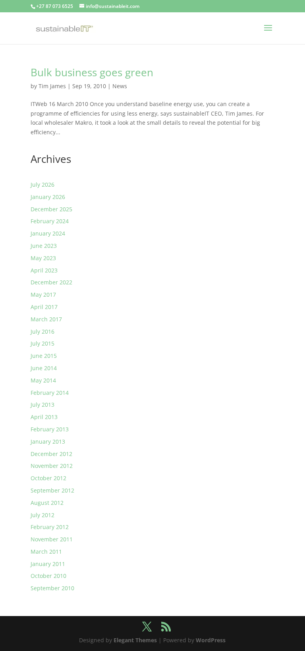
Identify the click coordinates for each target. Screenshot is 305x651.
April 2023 (44, 270)
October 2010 (48, 576)
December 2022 (51, 282)
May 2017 (43, 294)
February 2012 (50, 527)
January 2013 (48, 441)
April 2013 (44, 417)
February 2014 (50, 392)
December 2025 (51, 209)
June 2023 (44, 245)
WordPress (211, 640)
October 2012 (48, 478)
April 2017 (44, 307)
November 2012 (52, 465)
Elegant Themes (135, 640)
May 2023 (43, 258)
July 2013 (42, 404)
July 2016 (42, 331)
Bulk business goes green (92, 72)
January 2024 (48, 233)
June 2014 (44, 368)
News (119, 86)
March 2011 (46, 551)
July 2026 (42, 184)
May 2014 (43, 380)
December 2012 (51, 454)
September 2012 (52, 490)
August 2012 (47, 502)
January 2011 (48, 564)
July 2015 (42, 343)
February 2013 (50, 429)
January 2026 (48, 197)
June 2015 (44, 355)
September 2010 (52, 588)
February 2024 (50, 221)
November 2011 (52, 539)
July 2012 (42, 515)
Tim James (52, 86)
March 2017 (46, 319)
